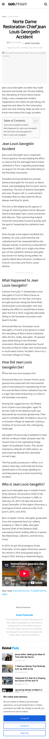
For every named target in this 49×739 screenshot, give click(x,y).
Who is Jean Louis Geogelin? (15, 135)
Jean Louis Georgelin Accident (16, 125)
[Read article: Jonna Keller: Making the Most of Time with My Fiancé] (7, 657)
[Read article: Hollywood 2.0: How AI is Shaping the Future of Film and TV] (7, 681)
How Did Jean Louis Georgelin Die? (18, 131)
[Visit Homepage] (24, 4)
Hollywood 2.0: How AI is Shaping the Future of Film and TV (30, 679)
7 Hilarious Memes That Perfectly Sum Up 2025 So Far (30, 667)
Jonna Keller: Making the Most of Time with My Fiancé (30, 655)
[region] (24, 715)
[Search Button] (45, 4)
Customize (24, 725)
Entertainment (13, 16)
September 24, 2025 (21, 672)
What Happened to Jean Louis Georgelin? (20, 128)
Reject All (24, 733)
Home (4, 16)
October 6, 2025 (20, 660)
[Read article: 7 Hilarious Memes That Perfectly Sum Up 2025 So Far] (7, 669)
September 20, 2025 (21, 684)
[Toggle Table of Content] (34, 121)
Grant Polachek (32, 43)
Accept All (24, 718)
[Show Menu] (3, 4)
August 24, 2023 (13, 48)
